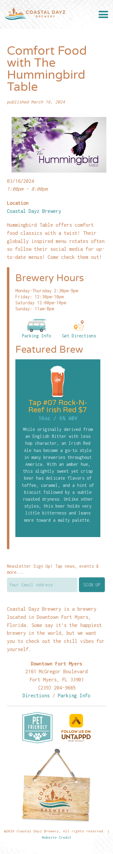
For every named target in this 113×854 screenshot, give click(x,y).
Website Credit (56, 837)
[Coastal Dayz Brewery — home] (35, 14)
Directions (36, 695)
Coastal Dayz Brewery (34, 211)
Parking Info (36, 335)
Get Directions (79, 335)
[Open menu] (103, 14)
